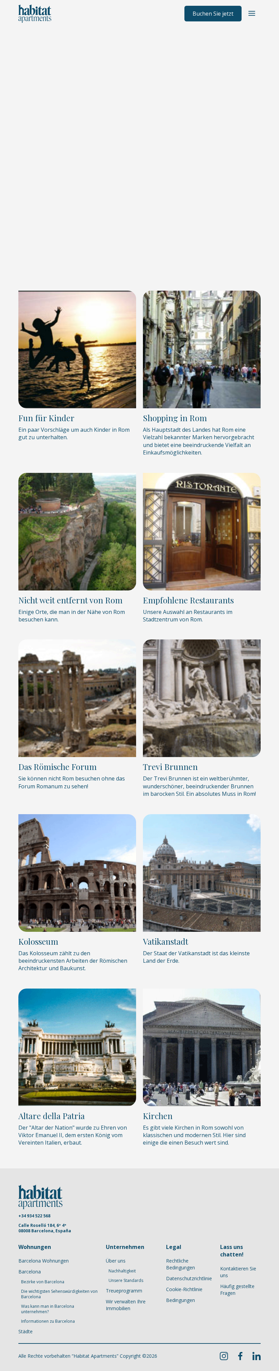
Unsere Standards (126, 1280)
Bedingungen (180, 1300)
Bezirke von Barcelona (42, 1282)
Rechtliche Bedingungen (180, 1264)
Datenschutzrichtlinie (189, 1278)
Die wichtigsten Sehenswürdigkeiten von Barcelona (59, 1294)
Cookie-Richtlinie (184, 1289)
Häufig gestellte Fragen (237, 1289)
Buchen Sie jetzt (213, 13)
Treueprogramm (124, 1290)
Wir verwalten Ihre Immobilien (126, 1305)
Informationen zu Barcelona (48, 1321)
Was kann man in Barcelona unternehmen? (47, 1309)
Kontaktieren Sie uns (238, 1272)
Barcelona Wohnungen (43, 1260)
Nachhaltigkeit (122, 1271)
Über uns (116, 1260)
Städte (25, 1331)
